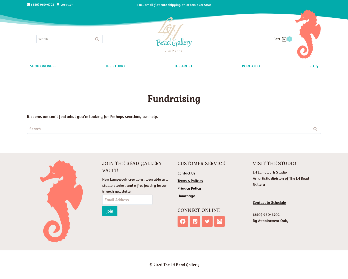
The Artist (183, 66)
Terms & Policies (190, 180)
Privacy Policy (189, 188)
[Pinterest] (195, 221)
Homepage (186, 195)
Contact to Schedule (269, 202)
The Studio (115, 66)
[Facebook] (183, 221)
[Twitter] (207, 221)
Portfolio (251, 66)
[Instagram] (219, 221)
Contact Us (186, 173)
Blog (313, 66)
